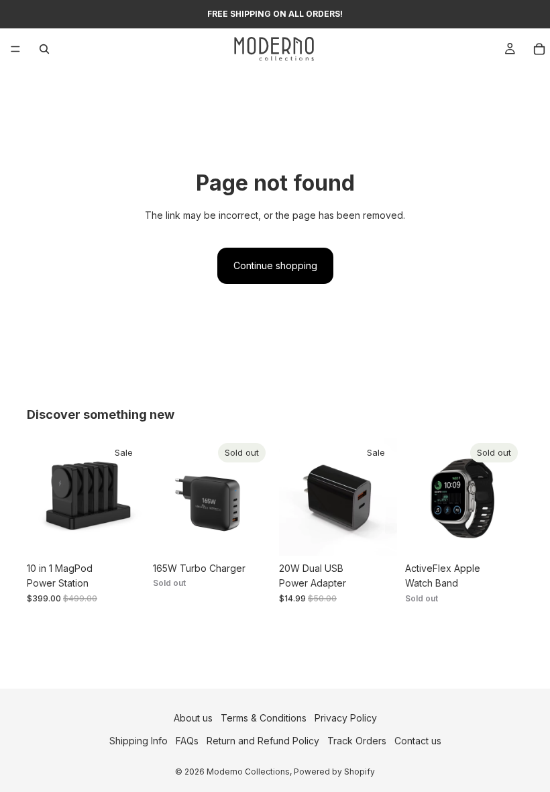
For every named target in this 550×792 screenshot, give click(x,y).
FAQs (187, 740)
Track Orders (356, 740)
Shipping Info (138, 740)
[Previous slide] (41, 496)
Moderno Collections (248, 771)
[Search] (44, 49)
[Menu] (15, 49)
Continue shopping (275, 265)
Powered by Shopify (334, 771)
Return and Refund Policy (263, 740)
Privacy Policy (346, 718)
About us (193, 718)
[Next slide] (130, 496)
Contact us (417, 740)
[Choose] (124, 535)
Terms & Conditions (264, 718)
